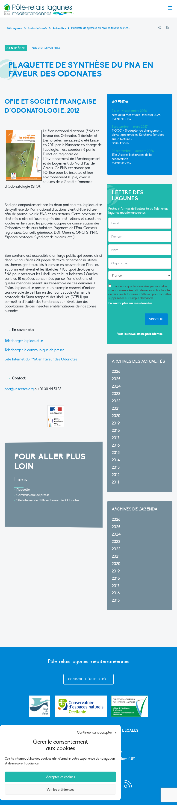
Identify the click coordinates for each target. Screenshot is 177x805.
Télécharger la (16, 341)
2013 (116, 467)
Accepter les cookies (60, 777)
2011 (115, 482)
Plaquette (23, 490)
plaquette (35, 341)
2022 (116, 401)
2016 (116, 445)
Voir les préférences (60, 789)
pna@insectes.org (19, 389)
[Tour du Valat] (39, 706)
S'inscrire (156, 319)
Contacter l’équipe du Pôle (88, 679)
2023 (116, 393)
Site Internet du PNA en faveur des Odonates (41, 359)
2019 (116, 423)
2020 (116, 415)
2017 (115, 438)
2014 (116, 460)
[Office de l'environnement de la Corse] (129, 706)
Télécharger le (16, 350)
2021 (116, 408)
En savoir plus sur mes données (130, 303)
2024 (116, 386)
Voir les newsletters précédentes (139, 334)
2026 (116, 371)
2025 (116, 379)
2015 (116, 452)
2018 (116, 430)
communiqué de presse (46, 350)
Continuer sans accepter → (96, 732)
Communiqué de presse (33, 495)
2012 (116, 474)
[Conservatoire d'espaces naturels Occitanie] (81, 706)
